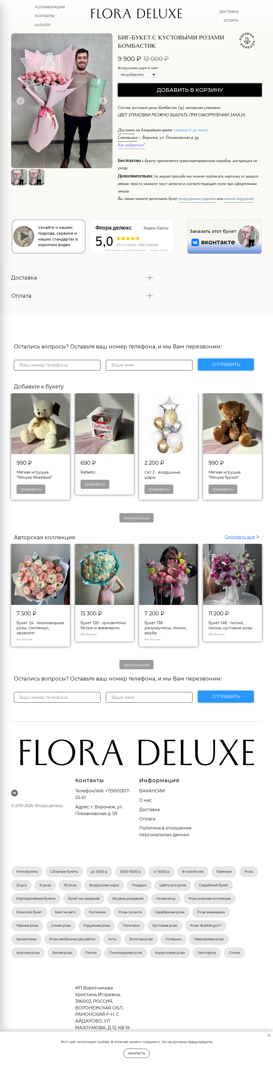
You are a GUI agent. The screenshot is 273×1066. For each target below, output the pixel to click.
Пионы (91, 953)
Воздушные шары (104, 885)
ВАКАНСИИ (152, 790)
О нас (145, 800)
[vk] (14, 793)
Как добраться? (131, 146)
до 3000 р (99, 872)
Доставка (229, 12)
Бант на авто (65, 912)
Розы (248, 872)
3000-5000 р (130, 872)
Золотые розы (141, 939)
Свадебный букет (213, 885)
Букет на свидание (83, 898)
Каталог (43, 25)
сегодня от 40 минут (191, 131)
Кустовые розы (164, 925)
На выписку (166, 898)
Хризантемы (26, 939)
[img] (248, 236)
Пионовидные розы (125, 953)
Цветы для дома (172, 885)
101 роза (70, 885)
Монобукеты (27, 872)
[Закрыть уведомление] (269, 1035)
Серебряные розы (169, 912)
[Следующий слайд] (103, 101)
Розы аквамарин (211, 912)
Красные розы (28, 953)
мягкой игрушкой (238, 199)
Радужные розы (96, 925)
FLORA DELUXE (136, 16)
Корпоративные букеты (35, 898)
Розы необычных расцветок (72, 939)
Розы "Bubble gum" (206, 925)
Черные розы (27, 925)
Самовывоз (127, 138)
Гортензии (97, 912)
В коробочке (192, 872)
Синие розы (61, 925)
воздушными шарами (197, 199)
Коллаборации (50, 7)
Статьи (234, 953)
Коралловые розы (170, 953)
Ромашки (173, 939)
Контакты (44, 16)
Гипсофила (207, 953)
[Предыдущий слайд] (21, 101)
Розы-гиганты (130, 912)
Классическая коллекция (209, 898)
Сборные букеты (64, 872)
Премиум (224, 872)
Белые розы (62, 953)
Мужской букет (29, 912)
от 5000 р (161, 872)
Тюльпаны (131, 925)
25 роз (21, 885)
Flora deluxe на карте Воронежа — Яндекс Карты (136, 250)
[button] (23, 236)
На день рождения (127, 898)
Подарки (139, 885)
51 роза (45, 885)
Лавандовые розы (209, 939)
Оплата (231, 20)
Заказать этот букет (213, 231)
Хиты (112, 939)
